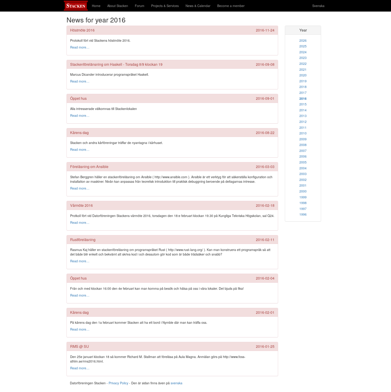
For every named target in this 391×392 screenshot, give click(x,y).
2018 (303, 86)
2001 (303, 185)
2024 (303, 52)
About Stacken (117, 5)
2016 (303, 98)
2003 (303, 173)
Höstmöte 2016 (82, 30)
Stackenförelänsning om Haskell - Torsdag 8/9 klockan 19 (116, 64)
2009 (303, 139)
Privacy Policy (118, 383)
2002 (303, 179)
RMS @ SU (79, 346)
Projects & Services (165, 5)
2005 (303, 162)
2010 (303, 133)
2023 (303, 57)
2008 (303, 144)
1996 (303, 214)
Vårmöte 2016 (81, 205)
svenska (176, 383)
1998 (303, 202)
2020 (303, 75)
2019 (303, 81)
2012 (303, 121)
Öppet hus (78, 98)
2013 (303, 115)
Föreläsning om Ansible (89, 166)
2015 (303, 104)
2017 (303, 92)
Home (96, 5)
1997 (303, 208)
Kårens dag (79, 132)
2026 (303, 40)
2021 (303, 69)
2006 (303, 156)
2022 (303, 63)
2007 (303, 150)
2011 (303, 127)
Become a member (231, 5)
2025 (303, 46)
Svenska (318, 5)
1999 (303, 197)
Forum (139, 5)
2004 (303, 168)
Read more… (79, 47)
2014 (303, 110)
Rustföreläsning (82, 239)
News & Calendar (198, 5)
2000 (303, 191)
